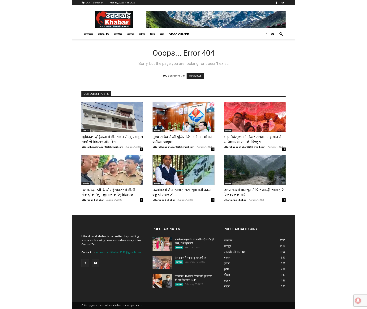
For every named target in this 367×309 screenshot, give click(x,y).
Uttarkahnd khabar (92, 199)
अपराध (130, 34)
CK (141, 305)
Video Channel (180, 34)
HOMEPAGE (195, 75)
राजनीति (118, 34)
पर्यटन (142, 34)
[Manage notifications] (358, 301)
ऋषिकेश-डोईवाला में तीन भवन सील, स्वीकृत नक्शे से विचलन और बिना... (112, 139)
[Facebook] (276, 2)
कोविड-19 (103, 34)
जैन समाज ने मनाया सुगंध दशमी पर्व (190, 257)
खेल (162, 34)
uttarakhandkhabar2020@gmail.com (102, 146)
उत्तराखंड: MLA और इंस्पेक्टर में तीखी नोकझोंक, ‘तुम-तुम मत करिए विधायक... (108, 192)
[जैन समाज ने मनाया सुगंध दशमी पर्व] (162, 262)
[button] (281, 34)
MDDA (86, 130)
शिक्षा (152, 34)
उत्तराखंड (88, 34)
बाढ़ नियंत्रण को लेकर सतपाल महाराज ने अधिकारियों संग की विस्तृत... (252, 139)
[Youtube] (283, 2)
